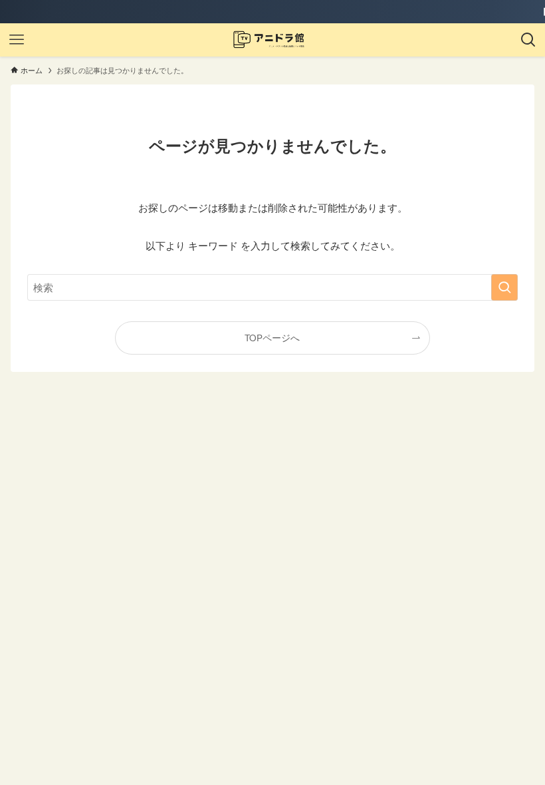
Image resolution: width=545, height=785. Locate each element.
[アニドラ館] (272, 40)
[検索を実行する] (504, 287)
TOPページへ (272, 337)
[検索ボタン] (528, 40)
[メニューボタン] (16, 40)
